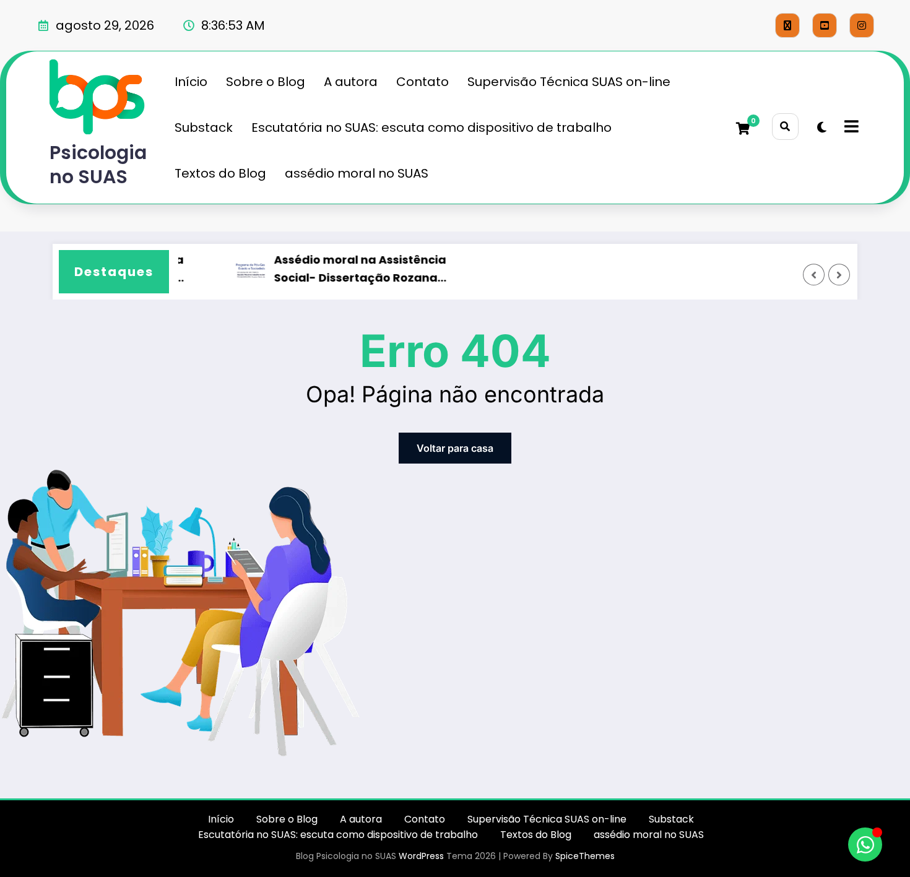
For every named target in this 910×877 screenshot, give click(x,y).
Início (191, 81)
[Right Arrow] (839, 274)
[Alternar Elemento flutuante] (865, 844)
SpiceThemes (585, 856)
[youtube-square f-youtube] (824, 25)
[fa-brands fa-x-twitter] (787, 25)
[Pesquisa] (785, 126)
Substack (204, 127)
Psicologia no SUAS (98, 164)
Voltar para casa (455, 448)
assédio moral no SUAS (356, 173)
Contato (422, 81)
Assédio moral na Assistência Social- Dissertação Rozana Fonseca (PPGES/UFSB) (354, 270)
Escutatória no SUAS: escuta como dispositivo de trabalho (431, 127)
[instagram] (861, 25)
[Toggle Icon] (850, 127)
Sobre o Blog (265, 81)
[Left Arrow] (814, 274)
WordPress (421, 856)
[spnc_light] (821, 127)
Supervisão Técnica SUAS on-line (568, 81)
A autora (351, 81)
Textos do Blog (220, 173)
